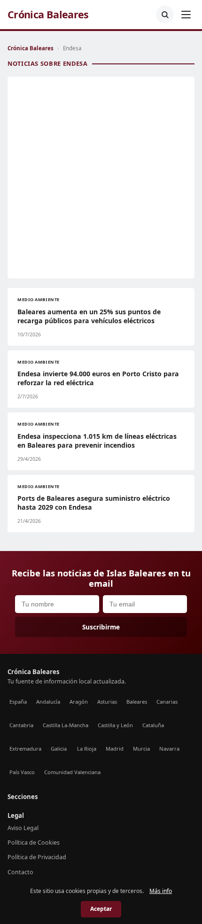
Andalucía (48, 701)
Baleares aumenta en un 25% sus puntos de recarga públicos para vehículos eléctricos (89, 316)
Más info (160, 891)
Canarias (167, 701)
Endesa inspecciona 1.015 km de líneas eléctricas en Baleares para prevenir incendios (97, 441)
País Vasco (22, 772)
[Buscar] (165, 14)
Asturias (107, 701)
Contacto (20, 872)
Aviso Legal (23, 828)
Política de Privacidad (37, 857)
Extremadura (25, 748)
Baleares (136, 701)
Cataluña (153, 725)
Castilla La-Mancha (65, 725)
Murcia (141, 748)
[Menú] (186, 14)
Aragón (79, 701)
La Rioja (86, 748)
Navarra (169, 748)
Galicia (59, 748)
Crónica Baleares (48, 14)
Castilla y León (115, 725)
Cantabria (21, 725)
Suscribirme (101, 626)
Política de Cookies (34, 842)
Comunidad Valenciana (72, 772)
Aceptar (101, 909)
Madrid (115, 748)
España (18, 701)
